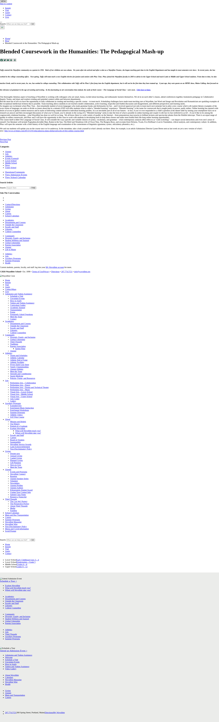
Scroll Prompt (10, 531)
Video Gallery (10, 669)
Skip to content (6, 4)
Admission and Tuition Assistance (18, 294)
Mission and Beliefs (18, 422)
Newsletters (15, 483)
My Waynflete (59, 712)
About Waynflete (12, 675)
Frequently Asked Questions (21, 314)
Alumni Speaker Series (19, 479)
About (7, 211)
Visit (7, 10)
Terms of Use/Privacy (40, 272)
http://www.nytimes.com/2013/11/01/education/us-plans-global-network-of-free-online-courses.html (44, 131)
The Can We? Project (18, 501)
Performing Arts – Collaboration (23, 383)
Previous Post (5, 139)
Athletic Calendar (17, 358)
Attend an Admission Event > (13, 650)
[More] (15, 60)
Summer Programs (12, 261)
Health (7, 263)
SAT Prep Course (17, 417)
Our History (15, 424)
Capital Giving (16, 458)
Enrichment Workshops (19, 410)
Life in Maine (10, 249)
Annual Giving (16, 456)
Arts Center (14, 399)
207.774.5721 (66, 272)
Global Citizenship (12, 243)
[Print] (11, 60)
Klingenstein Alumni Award (21, 490)
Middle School (11, 163)
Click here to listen (143, 90)
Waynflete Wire (11, 524)
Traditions (14, 344)
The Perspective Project (19, 504)
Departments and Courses (15, 222)
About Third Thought (19, 506)
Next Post (4, 142)
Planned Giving (16, 460)
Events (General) (12, 158)
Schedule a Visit (16, 296)
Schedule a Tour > (8, 581)
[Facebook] (1, 60)
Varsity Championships (19, 367)
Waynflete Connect (17, 474)
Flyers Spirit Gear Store (19, 365)
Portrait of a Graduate (18, 426)
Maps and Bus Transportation (17, 515)
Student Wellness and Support (17, 240)
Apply (7, 13)
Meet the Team (16, 317)
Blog (7, 41)
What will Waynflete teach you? (28, 431)
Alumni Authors (16, 488)
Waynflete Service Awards (20, 444)
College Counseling (13, 231)
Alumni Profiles (16, 485)
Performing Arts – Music (20, 390)
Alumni (8, 152)
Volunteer (14, 481)
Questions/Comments (15, 172)
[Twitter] (4, 60)
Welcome (9, 657)
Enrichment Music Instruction (22, 408)
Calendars (9, 677)
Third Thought (16, 342)
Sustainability (15, 442)
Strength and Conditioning (20, 374)
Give (7, 17)
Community (10, 236)
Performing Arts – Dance (20, 385)
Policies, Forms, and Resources (22, 378)
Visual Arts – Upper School (21, 396)
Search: (3, 24)
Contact (8, 15)
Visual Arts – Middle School (21, 394)
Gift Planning (15, 463)
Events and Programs (18, 472)
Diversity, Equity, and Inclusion (17, 238)
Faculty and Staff (12, 227)
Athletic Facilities (17, 362)
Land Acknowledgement (20, 447)
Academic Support (17, 308)
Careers (8, 213)
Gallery (13, 401)
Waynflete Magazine (13, 522)
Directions (55, 272)
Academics (9, 220)
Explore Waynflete (17, 428)
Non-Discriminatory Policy (21, 449)
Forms (12, 312)
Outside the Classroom (14, 225)
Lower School (10, 161)
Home (7, 39)
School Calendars (12, 216)
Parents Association (13, 245)
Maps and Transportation (15, 695)
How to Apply (16, 301)
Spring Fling (20, 349)
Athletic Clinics (16, 415)
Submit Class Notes (18, 495)
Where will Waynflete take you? (28, 433)
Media (12, 508)
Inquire (8, 8)
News (7, 165)
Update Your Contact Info (20, 492)
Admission (9, 207)
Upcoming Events (17, 298)
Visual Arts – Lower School (21, 392)
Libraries (8, 229)
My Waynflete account (55, 267)
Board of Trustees (17, 440)
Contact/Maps (10, 289)
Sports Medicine (16, 376)
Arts (6, 154)
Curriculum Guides (17, 305)
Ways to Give (15, 465)
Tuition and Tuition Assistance (22, 303)
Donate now (15, 453)
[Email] (8, 60)
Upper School (10, 167)
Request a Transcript (18, 497)
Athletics (8, 156)
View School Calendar (15, 177)
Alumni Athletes (16, 369)
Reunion (13, 476)
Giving (8, 209)
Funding (13, 511)
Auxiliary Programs (13, 258)
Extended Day (16, 406)
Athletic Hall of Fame (19, 360)
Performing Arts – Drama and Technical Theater (29, 387)
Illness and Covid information (17, 529)
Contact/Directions (12, 204)
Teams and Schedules (18, 355)
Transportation (16, 310)
